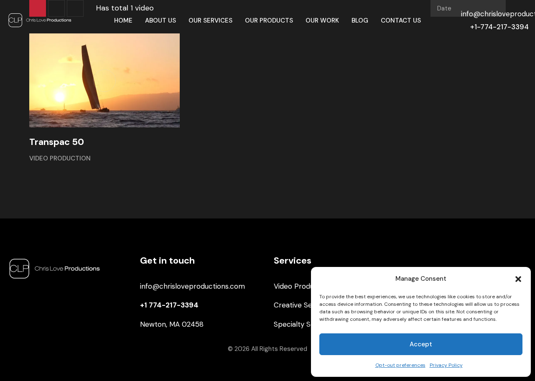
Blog (360, 20)
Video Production (60, 158)
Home (123, 20)
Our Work (322, 20)
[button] (518, 279)
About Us (160, 20)
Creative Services (303, 305)
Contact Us (401, 20)
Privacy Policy (446, 365)
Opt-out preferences (400, 365)
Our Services (210, 20)
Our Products (269, 20)
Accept (421, 344)
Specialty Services (304, 324)
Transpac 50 (56, 142)
